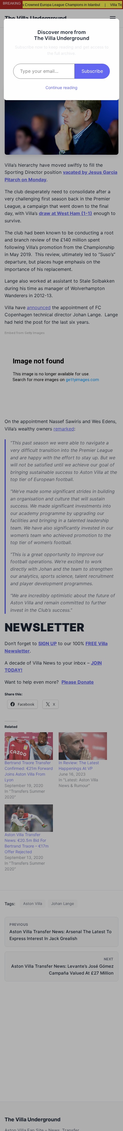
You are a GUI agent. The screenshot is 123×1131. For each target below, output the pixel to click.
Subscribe (92, 71)
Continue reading (61, 87)
